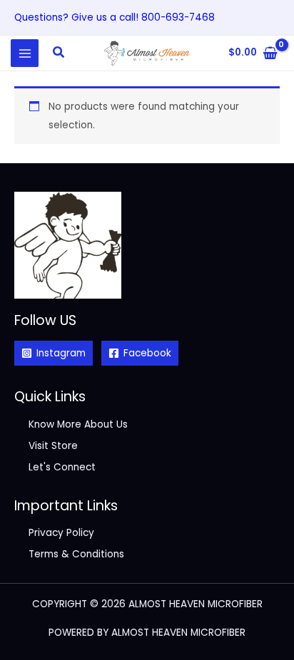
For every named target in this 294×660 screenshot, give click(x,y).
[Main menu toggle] (25, 53)
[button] (59, 53)
